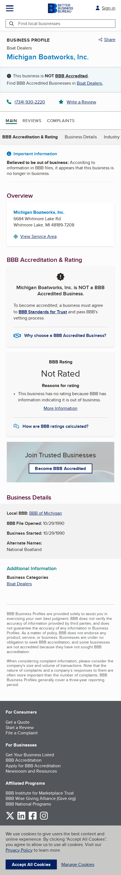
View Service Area (38, 236)
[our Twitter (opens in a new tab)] (10, 818)
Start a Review (20, 727)
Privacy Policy (19, 850)
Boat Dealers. (90, 83)
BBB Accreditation (24, 760)
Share (109, 39)
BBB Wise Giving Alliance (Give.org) (41, 798)
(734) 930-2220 (30, 102)
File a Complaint (22, 733)
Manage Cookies (77, 864)
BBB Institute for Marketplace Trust (40, 793)
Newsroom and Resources (31, 771)
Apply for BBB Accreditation (33, 765)
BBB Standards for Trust (43, 312)
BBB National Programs (28, 804)
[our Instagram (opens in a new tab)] (43, 818)
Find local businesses (39, 23)
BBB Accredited (71, 76)
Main (11, 121)
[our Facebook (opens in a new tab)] (32, 818)
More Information (60, 408)
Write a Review (81, 102)
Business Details (81, 137)
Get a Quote (18, 722)
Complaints (61, 120)
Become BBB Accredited (60, 468)
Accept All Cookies (31, 864)
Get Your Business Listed (30, 755)
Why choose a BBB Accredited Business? (65, 335)
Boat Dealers (19, 584)
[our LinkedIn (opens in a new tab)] (21, 818)
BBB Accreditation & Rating (30, 137)
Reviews (32, 120)
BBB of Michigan (45, 513)
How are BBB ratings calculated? (55, 426)
